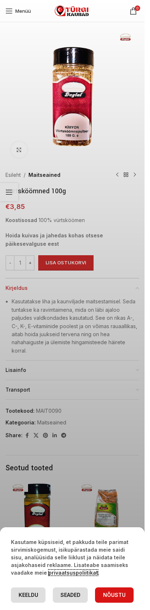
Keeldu (28, 595)
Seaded (70, 595)
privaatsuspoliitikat (73, 573)
